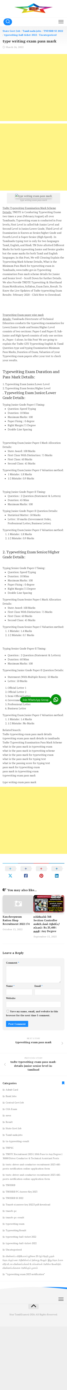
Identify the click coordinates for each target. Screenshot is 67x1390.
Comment (12, 962)
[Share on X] (10, 872)
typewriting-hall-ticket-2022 (21, 1243)
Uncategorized (48, 34)
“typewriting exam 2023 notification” (25, 1274)
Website (10, 998)
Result (9, 1122)
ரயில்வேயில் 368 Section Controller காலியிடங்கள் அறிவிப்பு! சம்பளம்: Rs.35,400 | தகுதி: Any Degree (47, 924)
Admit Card (12, 1089)
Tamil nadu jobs (32, 31)
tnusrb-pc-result (15, 1217)
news (8, 1115)
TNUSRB (10, 1185)
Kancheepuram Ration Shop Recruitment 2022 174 (16, 920)
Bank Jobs (11, 1096)
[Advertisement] (33, 87)
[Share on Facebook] (26, 872)
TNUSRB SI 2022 (53, 31)
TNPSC (10, 1147)
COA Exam (11, 1109)
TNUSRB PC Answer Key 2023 (21, 1191)
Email (38, 986)
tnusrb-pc (11, 1210)
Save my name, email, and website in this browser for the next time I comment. (32, 1013)
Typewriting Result (16, 1230)
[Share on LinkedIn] (56, 872)
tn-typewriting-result (17, 1141)
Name (10, 986)
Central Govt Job (15, 1102)
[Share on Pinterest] (41, 872)
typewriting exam (15, 1223)
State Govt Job (11, 31)
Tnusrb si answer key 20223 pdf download (28, 1204)
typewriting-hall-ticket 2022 (20, 34)
